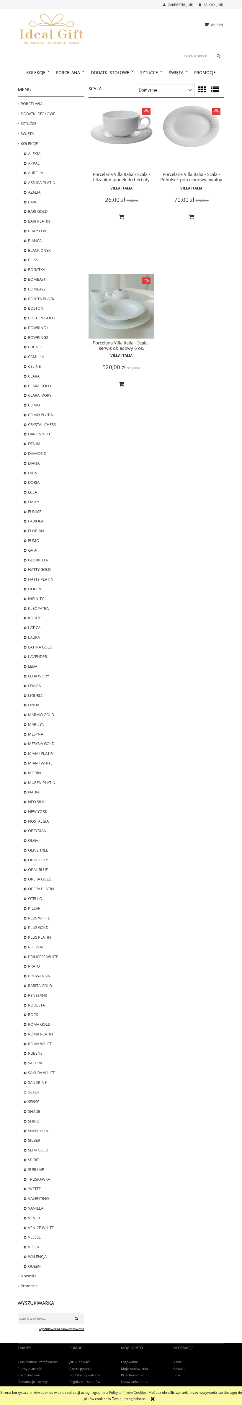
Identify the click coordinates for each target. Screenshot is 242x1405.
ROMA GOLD (39, 1024)
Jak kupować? (79, 1362)
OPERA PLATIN (41, 888)
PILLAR (34, 908)
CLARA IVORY (39, 395)
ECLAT (33, 492)
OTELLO (35, 898)
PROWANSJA (39, 975)
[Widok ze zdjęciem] (202, 89)
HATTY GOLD (39, 569)
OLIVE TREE (38, 850)
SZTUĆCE (28, 123)
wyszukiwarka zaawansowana (61, 1328)
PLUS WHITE (39, 918)
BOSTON (35, 308)
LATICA (34, 627)
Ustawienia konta (134, 1381)
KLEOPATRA (38, 608)
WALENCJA (37, 1256)
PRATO (34, 966)
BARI (32, 202)
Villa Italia (121, 188)
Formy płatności (30, 1368)
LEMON (35, 685)
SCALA (33, 1092)
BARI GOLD (38, 211)
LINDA (33, 705)
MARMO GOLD (41, 714)
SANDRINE (37, 1082)
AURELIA (35, 172)
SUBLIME (36, 1169)
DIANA (34, 463)
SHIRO (34, 1121)
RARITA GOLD (40, 985)
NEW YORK (37, 811)
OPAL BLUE (38, 869)
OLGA (33, 840)
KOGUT (34, 617)
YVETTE (34, 1188)
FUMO (33, 540)
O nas (177, 1362)
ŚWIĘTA (27, 133)
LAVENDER (37, 656)
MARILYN (36, 724)
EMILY (33, 501)
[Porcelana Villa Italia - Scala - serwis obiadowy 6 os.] (121, 306)
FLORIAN (36, 530)
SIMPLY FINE (39, 1130)
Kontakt (179, 1368)
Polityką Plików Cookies (128, 1392)
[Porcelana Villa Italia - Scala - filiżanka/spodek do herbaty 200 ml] (121, 137)
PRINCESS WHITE (43, 956)
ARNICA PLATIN (41, 182)
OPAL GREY (38, 859)
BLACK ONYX (39, 250)
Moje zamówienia (134, 1368)
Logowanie (129, 1362)
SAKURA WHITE (41, 1072)
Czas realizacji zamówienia (38, 1362)
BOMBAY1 (36, 279)
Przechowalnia (132, 1375)
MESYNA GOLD (41, 743)
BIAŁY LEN (37, 230)
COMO (34, 405)
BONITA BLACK (41, 298)
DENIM (34, 443)
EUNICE (34, 511)
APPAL (34, 163)
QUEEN (34, 1266)
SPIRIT (33, 1159)
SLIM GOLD (38, 1150)
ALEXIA (34, 153)
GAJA (32, 550)
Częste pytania (80, 1368)
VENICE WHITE (41, 1227)
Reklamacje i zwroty (33, 1381)
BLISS (33, 259)
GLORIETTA (38, 560)
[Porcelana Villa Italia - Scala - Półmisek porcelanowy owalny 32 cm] (191, 137)
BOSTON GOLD (41, 318)
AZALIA (34, 192)
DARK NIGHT (39, 434)
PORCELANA (31, 103)
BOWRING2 (38, 337)
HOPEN (34, 589)
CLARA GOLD (39, 385)
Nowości (28, 1275)
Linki (176, 1375)
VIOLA (33, 1246)
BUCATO (35, 346)
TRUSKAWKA (39, 1179)
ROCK (33, 1014)
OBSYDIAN (37, 830)
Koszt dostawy (29, 1375)
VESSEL (34, 1237)
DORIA (34, 482)
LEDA (32, 666)
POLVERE (36, 947)
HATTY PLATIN (40, 579)
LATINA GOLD (40, 647)
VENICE (34, 1218)
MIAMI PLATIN (41, 753)
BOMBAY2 (36, 289)
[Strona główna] (52, 28)
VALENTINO (38, 1198)
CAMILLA (36, 356)
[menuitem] (38, 73)
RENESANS (37, 995)
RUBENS (35, 1053)
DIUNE (34, 473)
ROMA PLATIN (40, 1034)
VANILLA (35, 1208)
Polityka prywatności (85, 1375)
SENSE (33, 1101)
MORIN (34, 772)
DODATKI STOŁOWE (38, 113)
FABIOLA (35, 521)
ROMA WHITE (40, 1043)
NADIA (34, 792)
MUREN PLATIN (41, 782)
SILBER (34, 1140)
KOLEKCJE (29, 143)
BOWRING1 (38, 327)
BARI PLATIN (39, 221)
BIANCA (35, 240)
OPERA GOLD (39, 879)
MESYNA (35, 734)
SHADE (34, 1111)
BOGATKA (36, 269)
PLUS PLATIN (39, 937)
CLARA (34, 376)
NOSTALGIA (38, 821)
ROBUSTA (36, 1005)
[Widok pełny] (215, 89)
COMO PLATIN (41, 414)
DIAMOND (37, 453)
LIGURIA (35, 695)
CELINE (34, 366)
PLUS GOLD (38, 927)
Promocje (29, 1285)
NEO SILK (36, 801)
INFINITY (36, 598)
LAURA (34, 637)
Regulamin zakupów (84, 1381)
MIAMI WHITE (40, 763)
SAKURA (35, 1063)
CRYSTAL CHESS (42, 424)
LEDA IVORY (38, 676)
